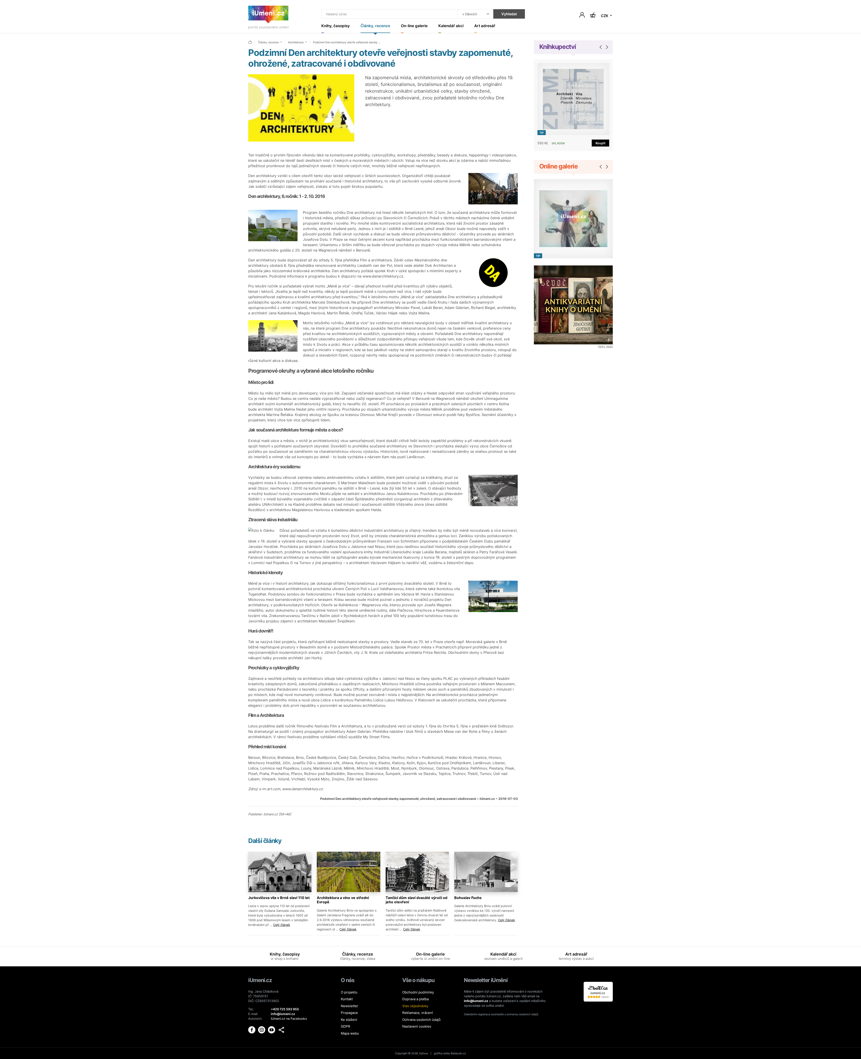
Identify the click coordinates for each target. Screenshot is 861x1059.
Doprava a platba (415, 999)
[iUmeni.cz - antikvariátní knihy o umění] (573, 305)
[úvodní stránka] (250, 42)
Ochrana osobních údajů (421, 1019)
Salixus (423, 1053)
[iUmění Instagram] (262, 1029)
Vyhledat (509, 14)
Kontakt (347, 999)
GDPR (345, 1026)
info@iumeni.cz (476, 1001)
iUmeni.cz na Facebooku (289, 1018)
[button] (281, 1029)
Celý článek (281, 925)
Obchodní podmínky (418, 992)
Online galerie (558, 166)
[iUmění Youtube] (272, 1029)
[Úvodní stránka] (268, 18)
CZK (605, 15)
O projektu (349, 992)
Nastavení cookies (416, 1026)
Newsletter (349, 1006)
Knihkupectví (557, 46)
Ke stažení (349, 1019)
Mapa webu (350, 1033)
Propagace (349, 1013)
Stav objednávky (415, 1006)
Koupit (600, 143)
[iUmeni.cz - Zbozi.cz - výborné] (598, 991)
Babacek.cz (458, 1053)
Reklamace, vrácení (417, 1013)
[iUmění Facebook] (252, 1029)
